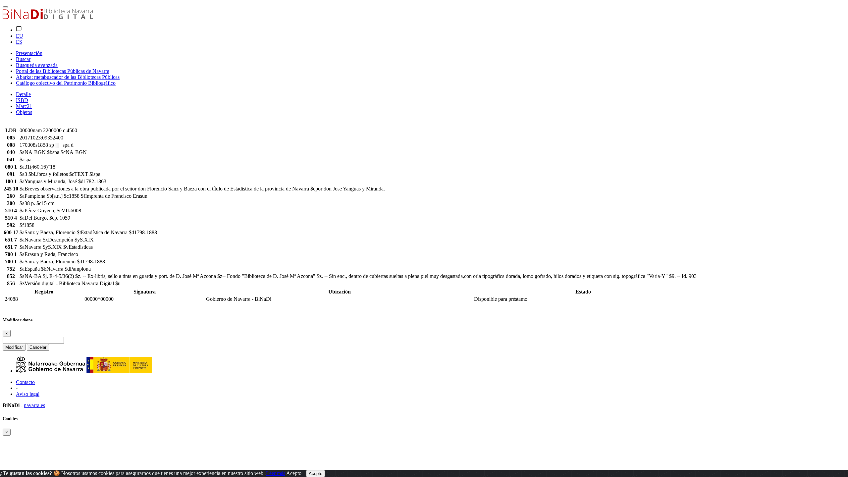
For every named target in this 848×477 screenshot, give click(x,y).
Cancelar (37, 347)
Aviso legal (27, 394)
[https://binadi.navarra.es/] (48, 17)
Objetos (24, 112)
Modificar (14, 347)
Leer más (275, 473)
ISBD (22, 100)
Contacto (25, 382)
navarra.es (34, 405)
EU (19, 36)
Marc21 (24, 106)
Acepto (293, 473)
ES (19, 42)
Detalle (23, 94)
